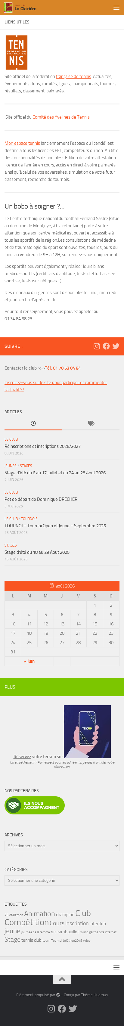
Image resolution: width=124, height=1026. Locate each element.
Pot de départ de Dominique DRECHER (41, 499)
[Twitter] (115, 346)
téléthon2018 (72, 941)
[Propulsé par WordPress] (58, 995)
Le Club (11, 439)
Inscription (77, 923)
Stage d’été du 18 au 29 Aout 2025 (37, 552)
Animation (39, 913)
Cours (57, 923)
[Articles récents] (33, 423)
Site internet (107, 932)
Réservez (22, 756)
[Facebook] (106, 346)
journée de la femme (35, 932)
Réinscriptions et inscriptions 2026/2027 (43, 446)
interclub (98, 923)
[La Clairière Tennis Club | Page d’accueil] (27, 7)
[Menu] (116, 7)
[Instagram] (96, 346)
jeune (12, 931)
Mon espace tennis (22, 143)
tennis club (31, 940)
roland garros (89, 932)
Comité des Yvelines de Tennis (61, 117)
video (87, 941)
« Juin (29, 661)
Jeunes (11, 466)
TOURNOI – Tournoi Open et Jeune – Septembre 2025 (55, 525)
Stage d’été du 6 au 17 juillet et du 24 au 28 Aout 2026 (55, 473)
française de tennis (73, 76)
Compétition (27, 922)
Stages (26, 466)
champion (65, 914)
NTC (54, 932)
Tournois (29, 519)
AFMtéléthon (14, 915)
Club (83, 913)
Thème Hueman (94, 995)
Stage (12, 940)
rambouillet (68, 932)
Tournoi (56, 941)
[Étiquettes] (90, 423)
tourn (46, 941)
